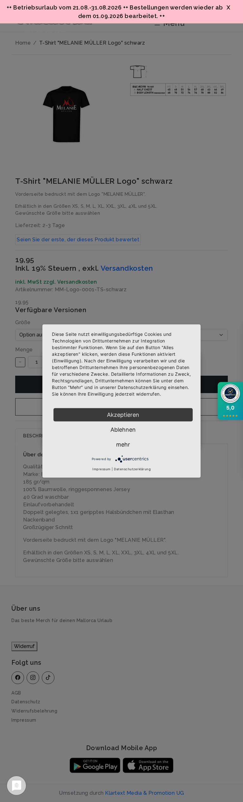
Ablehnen (123, 429)
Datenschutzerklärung (132, 469)
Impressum (101, 469)
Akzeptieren (123, 414)
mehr (123, 444)
